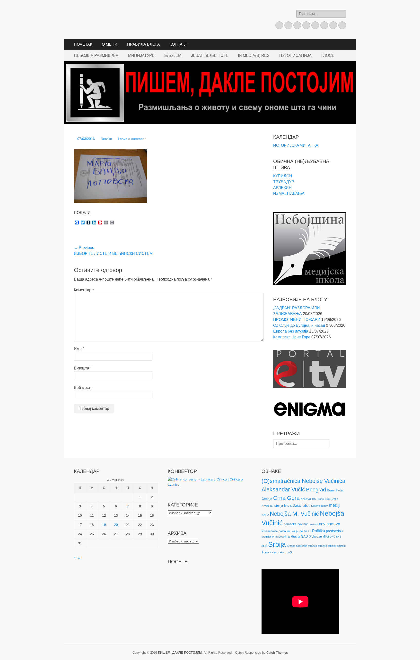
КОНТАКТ (178, 44)
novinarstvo (329, 524)
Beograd (316, 490)
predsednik (334, 531)
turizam (341, 545)
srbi (264, 546)
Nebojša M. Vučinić (294, 513)
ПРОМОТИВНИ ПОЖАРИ (296, 319)
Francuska (323, 498)
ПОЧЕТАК (83, 44)
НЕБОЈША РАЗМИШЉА (96, 55)
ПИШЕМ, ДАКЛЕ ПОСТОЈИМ (180, 652)
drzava (306, 499)
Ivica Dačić (293, 505)
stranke (322, 545)
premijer (266, 536)
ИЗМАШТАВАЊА (289, 193)
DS (314, 498)
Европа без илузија (290, 331)
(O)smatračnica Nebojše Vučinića (303, 481)
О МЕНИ (109, 44)
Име (79, 349)
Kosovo (315, 505)
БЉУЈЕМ (172, 55)
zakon (281, 552)
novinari (313, 524)
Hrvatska (267, 505)
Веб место (83, 388)
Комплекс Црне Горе (291, 337)
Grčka (334, 498)
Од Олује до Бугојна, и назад (299, 325)
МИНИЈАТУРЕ (141, 55)
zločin (289, 552)
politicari (305, 531)
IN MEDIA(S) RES (254, 55)
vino (274, 552)
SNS (338, 536)
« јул (77, 557)
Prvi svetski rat (281, 536)
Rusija (295, 536)
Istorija (278, 505)
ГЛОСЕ (327, 55)
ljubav (324, 505)
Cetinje (267, 499)
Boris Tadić (335, 490)
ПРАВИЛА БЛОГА (143, 44)
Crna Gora (286, 498)
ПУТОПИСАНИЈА (295, 55)
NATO (265, 514)
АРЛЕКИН (282, 188)
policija (294, 531)
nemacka (290, 524)
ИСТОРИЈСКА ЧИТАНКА (295, 145)
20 (116, 525)
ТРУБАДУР (283, 182)
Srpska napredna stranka (302, 545)
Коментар (84, 290)
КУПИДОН (282, 176)
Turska (266, 552)
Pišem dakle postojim (276, 531)
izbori (306, 505)
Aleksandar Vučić (283, 489)
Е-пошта (83, 368)
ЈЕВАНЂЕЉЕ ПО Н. (209, 55)
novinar (303, 524)
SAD (304, 536)
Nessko (106, 139)
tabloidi (332, 545)
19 (104, 525)
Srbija (277, 544)
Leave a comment (132, 139)
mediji (334, 505)
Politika (318, 531)
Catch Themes (277, 652)
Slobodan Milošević (322, 536)
